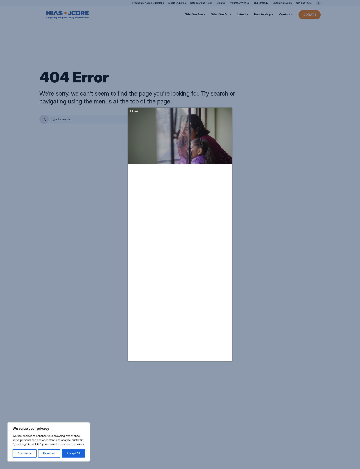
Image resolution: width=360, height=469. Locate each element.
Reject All (49, 453)
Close (134, 111)
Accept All (73, 453)
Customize (25, 453)
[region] (49, 441)
